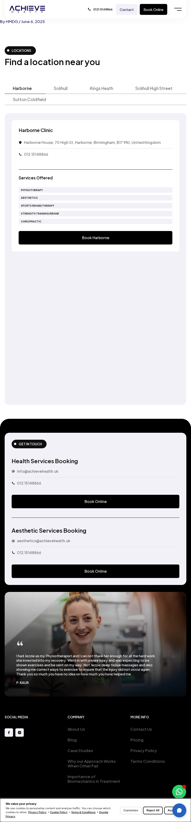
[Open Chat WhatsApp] (179, 792)
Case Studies (80, 750)
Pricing (136, 739)
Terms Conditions (147, 761)
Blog (72, 739)
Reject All (153, 810)
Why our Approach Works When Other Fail (92, 763)
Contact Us (141, 729)
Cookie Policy (59, 812)
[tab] (25, 88)
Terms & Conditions (83, 812)
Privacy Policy (143, 750)
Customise (130, 810)
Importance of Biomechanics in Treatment (94, 779)
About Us (76, 729)
